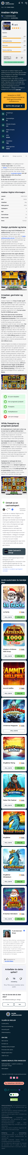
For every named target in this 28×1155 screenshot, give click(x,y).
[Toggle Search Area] (22, 3)
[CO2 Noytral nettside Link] (14, 1095)
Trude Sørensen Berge (10, 15)
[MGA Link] (21, 1090)
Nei (20, 1004)
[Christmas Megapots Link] (14, 711)
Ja (8, 1004)
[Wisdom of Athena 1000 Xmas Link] (14, 634)
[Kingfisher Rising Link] (14, 748)
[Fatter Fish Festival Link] (14, 785)
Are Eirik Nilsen (14, 18)
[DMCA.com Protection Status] (14, 1100)
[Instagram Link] (17, 1078)
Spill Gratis (8, 617)
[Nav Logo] (7, 3)
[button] (26, 3)
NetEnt (5, 167)
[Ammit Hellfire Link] (14, 673)
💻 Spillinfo (6, 156)
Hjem (2, 7)
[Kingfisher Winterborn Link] (14, 860)
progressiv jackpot (16, 173)
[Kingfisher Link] (14, 823)
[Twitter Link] (11, 1078)
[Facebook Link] (14, 1078)
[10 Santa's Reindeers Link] (14, 899)
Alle (5, 7)
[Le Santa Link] (14, 597)
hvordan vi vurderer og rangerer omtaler (13, 570)
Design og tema (17, 156)
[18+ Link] (5, 1090)
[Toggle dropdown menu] (26, 3)
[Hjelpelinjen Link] (12, 1090)
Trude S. (8, 509)
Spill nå (19, 617)
